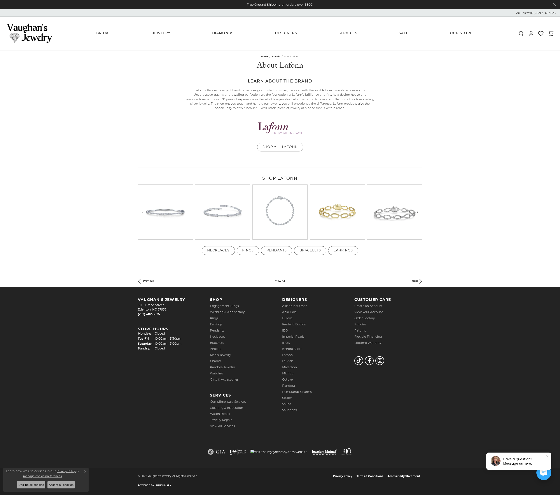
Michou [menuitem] (288, 373)
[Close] (554, 4)
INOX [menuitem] (286, 342)
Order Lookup (364, 318)
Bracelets (310, 250)
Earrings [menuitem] (216, 324)
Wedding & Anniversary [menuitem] (227, 312)
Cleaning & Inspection (226, 407)
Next (415, 281)
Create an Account (368, 306)
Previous (148, 281)
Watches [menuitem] (216, 373)
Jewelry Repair (221, 420)
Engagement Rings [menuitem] (224, 306)
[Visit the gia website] (216, 451)
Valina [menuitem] (286, 404)
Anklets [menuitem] (215, 349)
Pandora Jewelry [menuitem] (222, 367)
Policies (360, 324)
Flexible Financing (368, 336)
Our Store (461, 33)
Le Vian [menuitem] (287, 361)
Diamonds (223, 33)
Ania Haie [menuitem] (289, 312)
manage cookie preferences (42, 476)
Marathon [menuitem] (289, 367)
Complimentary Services (228, 401)
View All (280, 281)
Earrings (343, 250)
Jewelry (161, 33)
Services (348, 33)
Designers (286, 33)
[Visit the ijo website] (238, 451)
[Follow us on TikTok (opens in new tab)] (358, 360)
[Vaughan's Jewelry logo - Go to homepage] (29, 33)
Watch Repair (220, 414)
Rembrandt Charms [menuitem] (297, 391)
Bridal (103, 33)
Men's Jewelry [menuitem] (220, 355)
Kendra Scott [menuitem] (292, 349)
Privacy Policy (342, 476)
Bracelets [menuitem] (217, 342)
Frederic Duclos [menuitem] (294, 324)
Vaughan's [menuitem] (290, 410)
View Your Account (368, 312)
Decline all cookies (31, 484)
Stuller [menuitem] (287, 398)
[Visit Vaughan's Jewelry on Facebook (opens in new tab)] (369, 360)
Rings (248, 250)
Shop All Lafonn (280, 147)
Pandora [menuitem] (288, 385)
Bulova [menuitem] (287, 318)
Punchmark (163, 485)
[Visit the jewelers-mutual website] (324, 451)
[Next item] (417, 212)
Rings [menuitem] (214, 318)
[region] (280, 212)
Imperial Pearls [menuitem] (293, 336)
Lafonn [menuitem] (287, 355)
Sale (403, 33)
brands (276, 56)
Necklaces (218, 250)
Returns (360, 330)
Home (264, 56)
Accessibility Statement (403, 476)
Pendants (276, 250)
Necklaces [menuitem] (217, 336)
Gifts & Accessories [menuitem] (224, 379)
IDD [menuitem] (285, 330)
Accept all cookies (61, 484)
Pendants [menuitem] (217, 330)
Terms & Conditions (370, 476)
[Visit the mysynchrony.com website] (278, 452)
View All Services (222, 426)
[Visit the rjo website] (346, 451)
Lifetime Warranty (367, 342)
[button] (535, 13)
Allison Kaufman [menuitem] (294, 306)
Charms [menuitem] (216, 361)
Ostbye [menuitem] (287, 379)
